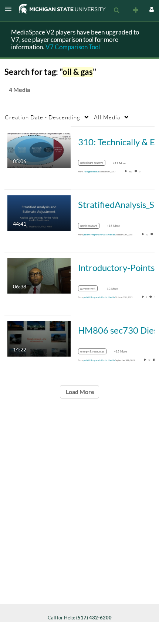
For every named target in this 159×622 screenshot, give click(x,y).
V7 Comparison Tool (72, 47)
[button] (10, 9)
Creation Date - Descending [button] (42, 117)
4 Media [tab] (19, 89)
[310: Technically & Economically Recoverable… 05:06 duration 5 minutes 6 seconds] (39, 149)
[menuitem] (116, 10)
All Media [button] (107, 117)
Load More (79, 391)
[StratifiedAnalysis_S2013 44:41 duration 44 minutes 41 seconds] (39, 212)
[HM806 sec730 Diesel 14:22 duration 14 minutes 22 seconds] (39, 338)
